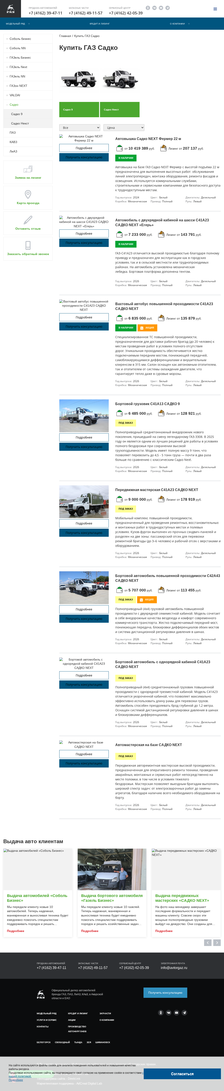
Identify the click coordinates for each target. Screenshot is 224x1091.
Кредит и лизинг (100, 23)
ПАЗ (13, 132)
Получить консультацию (84, 157)
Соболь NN (18, 48)
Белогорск (44, 1042)
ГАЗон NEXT (18, 85)
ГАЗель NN (17, 76)
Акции (71, 1020)
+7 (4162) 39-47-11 (45, 13)
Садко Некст (20, 123)
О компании (177, 23)
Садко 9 (17, 114)
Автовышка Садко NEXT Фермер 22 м (148, 139)
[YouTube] (161, 7)
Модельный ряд (15, 23)
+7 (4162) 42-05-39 (126, 13)
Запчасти (105, 1013)
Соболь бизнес (20, 38)
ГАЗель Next (18, 67)
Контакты (42, 1026)
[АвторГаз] (41, 994)
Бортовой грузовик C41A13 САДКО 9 (147, 404)
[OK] (148, 7)
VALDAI (15, 95)
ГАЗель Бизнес (20, 57)
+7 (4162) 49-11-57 (85, 13)
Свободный (62, 1042)
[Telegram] (167, 7)
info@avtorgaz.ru (174, 968)
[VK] (154, 7)
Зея (89, 1042)
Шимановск (102, 1042)
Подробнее (84, 148)
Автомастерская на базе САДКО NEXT (148, 745)
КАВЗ (13, 142)
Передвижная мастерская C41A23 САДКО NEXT (156, 490)
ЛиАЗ (13, 151)
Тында (78, 1042)
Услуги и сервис (47, 1020)
